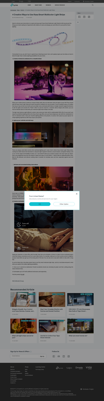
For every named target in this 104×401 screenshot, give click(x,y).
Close (77, 193)
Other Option (64, 204)
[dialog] (52, 200)
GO (40, 204)
